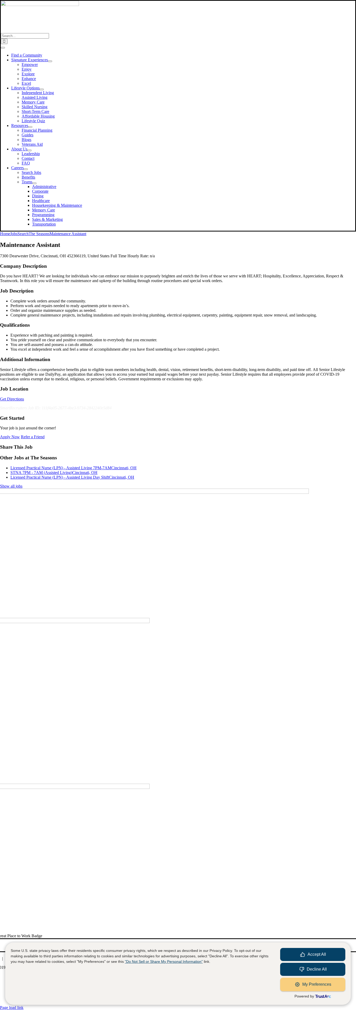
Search (23, 234)
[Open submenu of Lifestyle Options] (42, 89)
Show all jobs (11, 486)
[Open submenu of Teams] (34, 183)
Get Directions (12, 399)
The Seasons (39, 234)
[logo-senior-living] (40, 4)
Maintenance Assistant (68, 234)
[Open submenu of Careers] (26, 169)
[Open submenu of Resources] (30, 127)
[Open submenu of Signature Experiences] (50, 61)
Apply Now (10, 437)
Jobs (13, 234)
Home (5, 234)
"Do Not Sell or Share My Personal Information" (164, 961)
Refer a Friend (33, 437)
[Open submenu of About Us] (29, 150)
